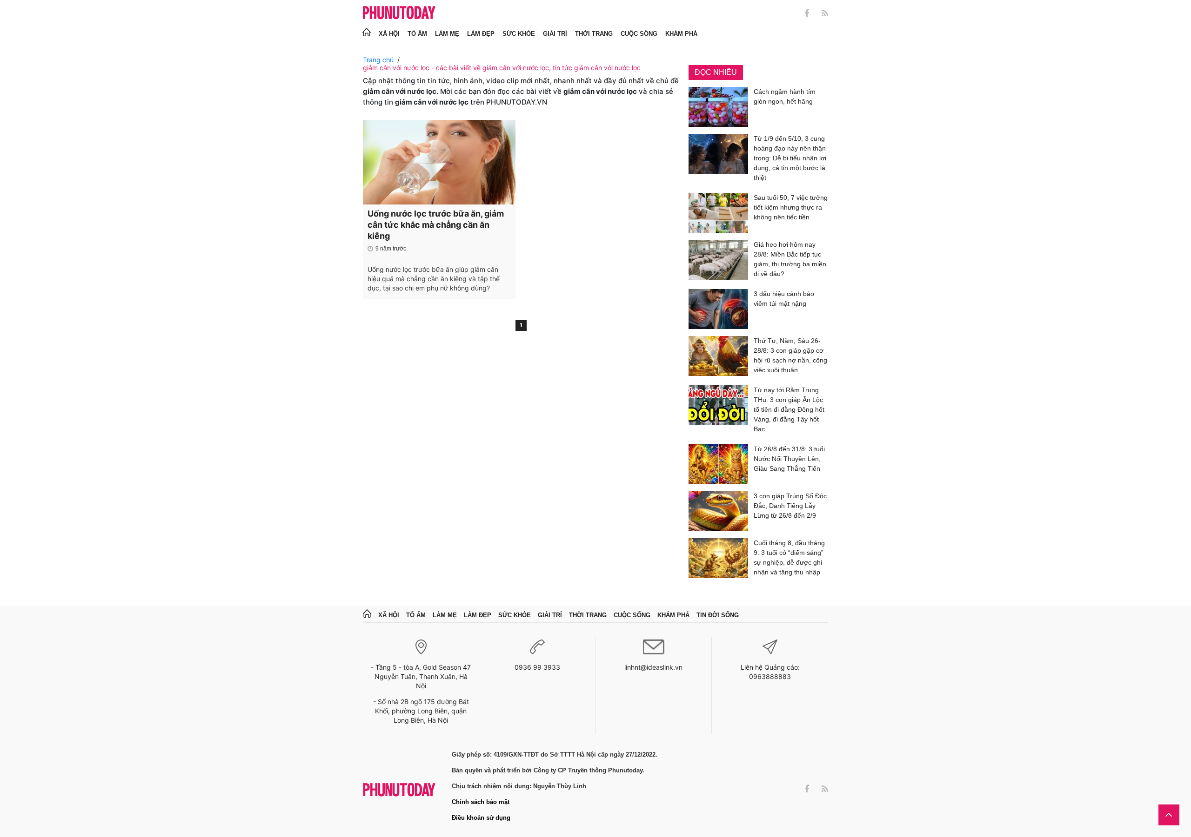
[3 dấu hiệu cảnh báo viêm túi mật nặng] (718, 309)
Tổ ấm (417, 33)
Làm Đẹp (481, 33)
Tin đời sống (717, 615)
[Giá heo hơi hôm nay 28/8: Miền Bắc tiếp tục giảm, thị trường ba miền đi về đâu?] (718, 261)
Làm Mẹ (447, 33)
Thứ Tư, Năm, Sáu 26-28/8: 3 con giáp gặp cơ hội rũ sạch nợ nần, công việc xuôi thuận (790, 355)
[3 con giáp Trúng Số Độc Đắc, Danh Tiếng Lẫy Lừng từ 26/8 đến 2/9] (718, 511)
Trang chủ (378, 60)
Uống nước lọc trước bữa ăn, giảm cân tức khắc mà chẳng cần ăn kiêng (436, 225)
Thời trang (594, 33)
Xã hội (389, 33)
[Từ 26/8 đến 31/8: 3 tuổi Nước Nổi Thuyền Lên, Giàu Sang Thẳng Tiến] (718, 464)
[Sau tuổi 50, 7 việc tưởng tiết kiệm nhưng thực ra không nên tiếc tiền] (718, 213)
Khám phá (681, 33)
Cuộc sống (639, 33)
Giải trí (555, 33)
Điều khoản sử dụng (481, 817)
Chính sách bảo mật (480, 801)
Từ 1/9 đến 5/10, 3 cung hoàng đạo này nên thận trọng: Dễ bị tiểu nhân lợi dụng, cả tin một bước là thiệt (790, 158)
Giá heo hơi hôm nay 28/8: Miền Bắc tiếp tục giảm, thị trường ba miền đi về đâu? (790, 259)
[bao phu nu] (399, 13)
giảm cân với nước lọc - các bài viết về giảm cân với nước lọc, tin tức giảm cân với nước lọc (502, 68)
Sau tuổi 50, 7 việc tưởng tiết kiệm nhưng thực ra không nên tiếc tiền (791, 207)
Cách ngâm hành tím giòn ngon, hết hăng (785, 96)
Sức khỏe (518, 33)
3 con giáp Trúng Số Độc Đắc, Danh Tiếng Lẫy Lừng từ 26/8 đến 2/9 (790, 505)
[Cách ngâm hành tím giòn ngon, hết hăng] (718, 107)
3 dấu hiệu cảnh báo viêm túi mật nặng (784, 298)
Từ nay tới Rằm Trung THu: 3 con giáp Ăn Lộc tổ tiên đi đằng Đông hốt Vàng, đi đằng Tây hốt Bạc (789, 409)
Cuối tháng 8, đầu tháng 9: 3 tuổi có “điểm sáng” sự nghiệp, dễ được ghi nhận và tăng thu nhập (789, 557)
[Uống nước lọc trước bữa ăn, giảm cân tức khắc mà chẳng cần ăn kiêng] (439, 162)
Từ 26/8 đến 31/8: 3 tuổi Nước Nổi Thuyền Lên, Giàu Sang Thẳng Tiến (789, 458)
